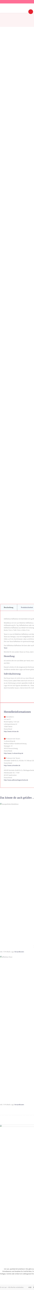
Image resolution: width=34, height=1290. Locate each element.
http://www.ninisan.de (11, 731)
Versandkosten (19, 952)
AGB (29, 1287)
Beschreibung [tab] (8, 607)
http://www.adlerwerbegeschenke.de (16, 780)
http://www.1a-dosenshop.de (13, 753)
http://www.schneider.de (12, 765)
